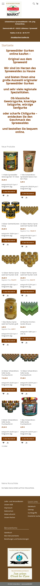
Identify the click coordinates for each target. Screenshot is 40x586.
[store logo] (14, 9)
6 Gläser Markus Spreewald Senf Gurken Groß (28, 274)
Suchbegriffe (32, 513)
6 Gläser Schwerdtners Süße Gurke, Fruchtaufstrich (10, 422)
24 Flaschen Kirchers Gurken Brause (27, 323)
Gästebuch (32, 506)
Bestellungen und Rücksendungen (16, 539)
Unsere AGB (8, 505)
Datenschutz (8, 511)
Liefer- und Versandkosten (13, 501)
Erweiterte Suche (34, 516)
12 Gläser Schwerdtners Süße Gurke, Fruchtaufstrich (28, 373)
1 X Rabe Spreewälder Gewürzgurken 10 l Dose (10, 176)
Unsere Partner (9, 517)
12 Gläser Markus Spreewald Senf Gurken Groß (10, 274)
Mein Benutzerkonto (11, 536)
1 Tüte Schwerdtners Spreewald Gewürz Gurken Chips (28, 177)
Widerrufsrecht (9, 514)
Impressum (8, 508)
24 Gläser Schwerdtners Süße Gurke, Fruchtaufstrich (10, 373)
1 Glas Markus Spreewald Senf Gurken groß (10, 323)
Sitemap (31, 510)
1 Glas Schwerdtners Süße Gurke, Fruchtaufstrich (27, 422)
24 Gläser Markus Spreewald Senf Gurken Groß (29, 225)
